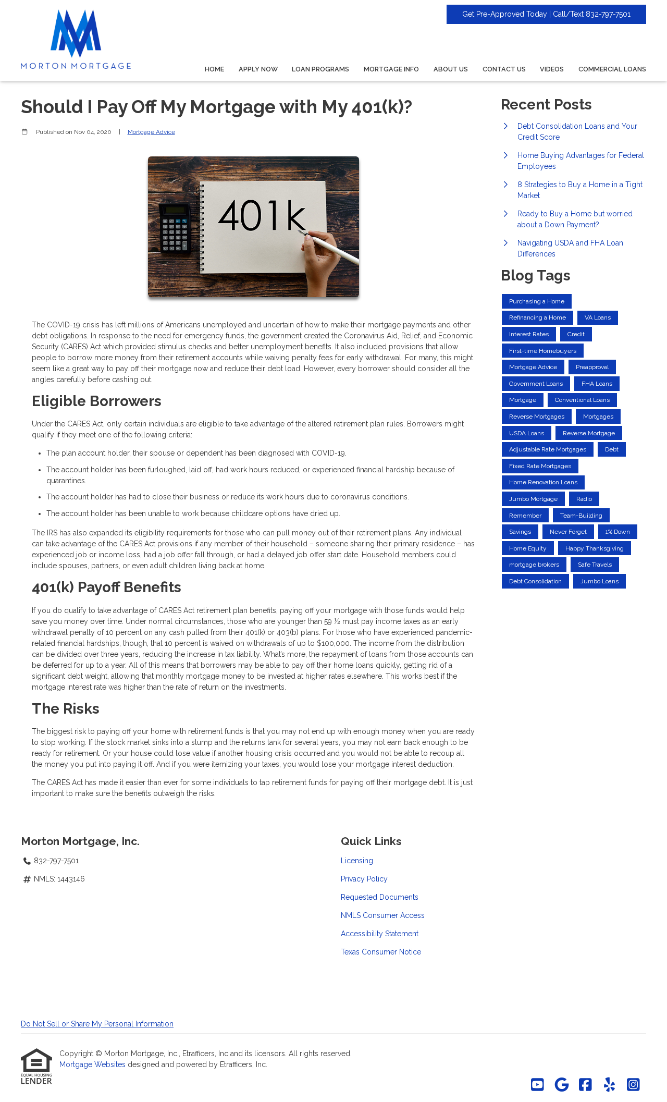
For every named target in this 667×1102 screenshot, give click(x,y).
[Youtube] (537, 1085)
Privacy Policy (364, 879)
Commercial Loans (612, 69)
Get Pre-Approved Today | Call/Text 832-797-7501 (546, 14)
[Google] (561, 1085)
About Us (451, 69)
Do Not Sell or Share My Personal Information (97, 1024)
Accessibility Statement (379, 933)
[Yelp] (609, 1085)
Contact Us (504, 69)
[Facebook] (585, 1085)
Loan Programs (320, 69)
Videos (552, 69)
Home (214, 69)
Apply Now (258, 69)
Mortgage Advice (151, 132)
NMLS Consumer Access (383, 915)
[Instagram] (633, 1085)
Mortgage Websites (93, 1064)
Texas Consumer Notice (381, 952)
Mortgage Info (391, 69)
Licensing (357, 860)
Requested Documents (379, 897)
